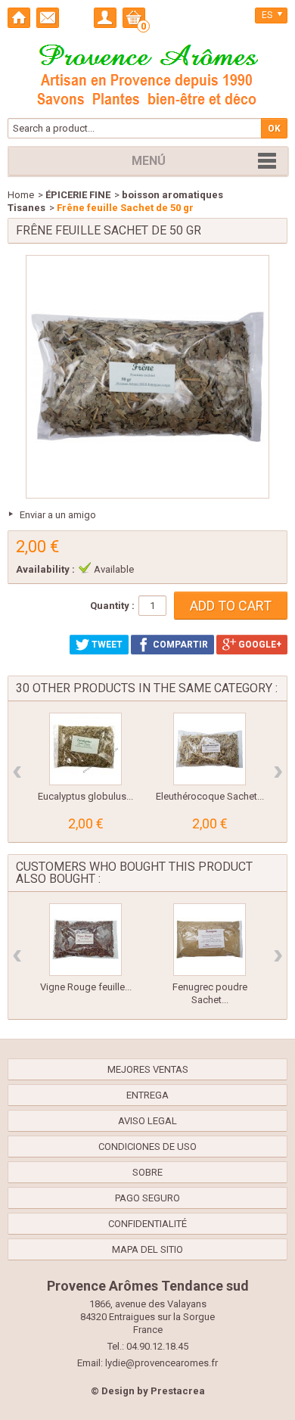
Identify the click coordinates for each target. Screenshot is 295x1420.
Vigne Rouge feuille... (86, 987)
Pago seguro (147, 1198)
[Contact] (47, 17)
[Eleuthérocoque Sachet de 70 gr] (209, 749)
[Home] (19, 17)
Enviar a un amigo (58, 514)
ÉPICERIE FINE (77, 194)
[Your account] (105, 17)
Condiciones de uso (147, 1146)
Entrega (147, 1095)
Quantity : (112, 605)
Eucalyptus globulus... (85, 796)
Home (21, 194)
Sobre (147, 1172)
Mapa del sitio (147, 1249)
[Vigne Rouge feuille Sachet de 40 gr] (85, 940)
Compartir (179, 644)
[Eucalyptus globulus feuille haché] (85, 749)
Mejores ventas (147, 1069)
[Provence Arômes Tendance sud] (147, 72)
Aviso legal (147, 1120)
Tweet (106, 644)
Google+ (258, 644)
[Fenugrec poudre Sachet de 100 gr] (209, 940)
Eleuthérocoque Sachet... (210, 796)
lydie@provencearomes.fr (161, 1363)
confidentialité (147, 1223)
